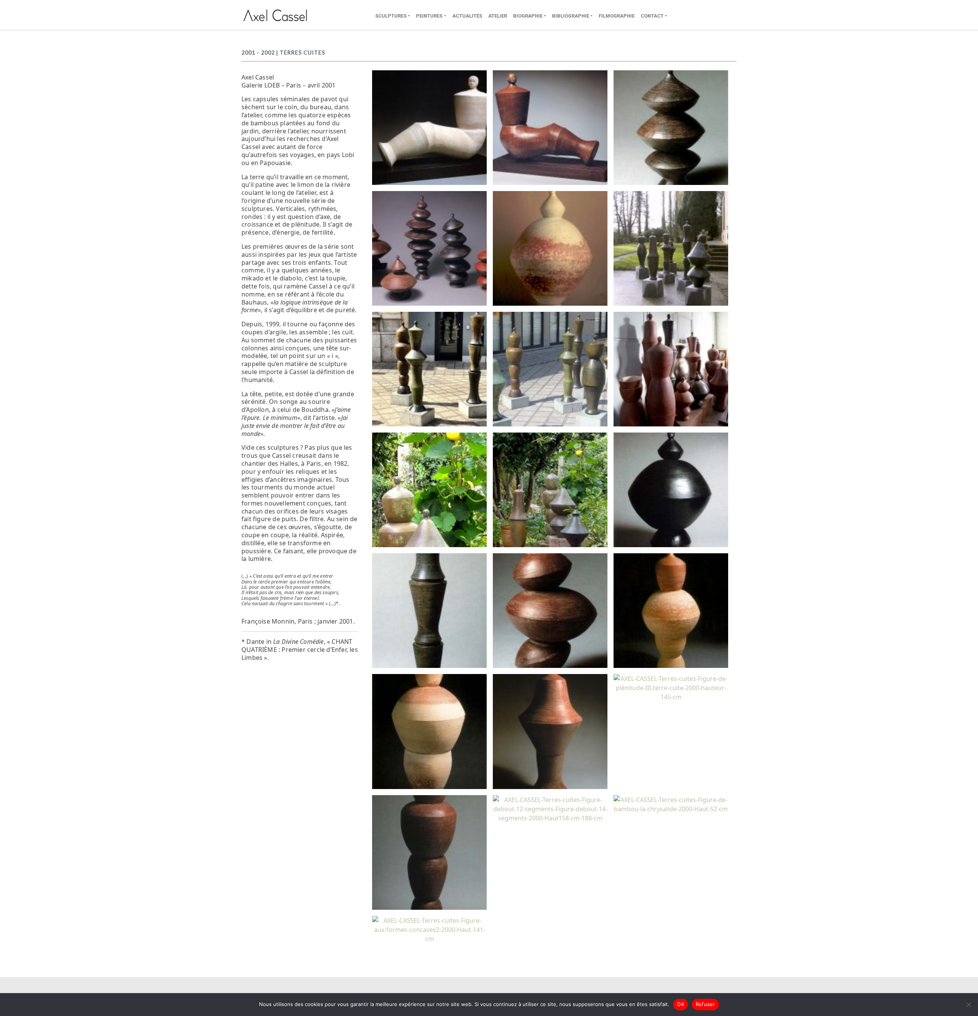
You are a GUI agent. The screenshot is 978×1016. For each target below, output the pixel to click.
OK (680, 1004)
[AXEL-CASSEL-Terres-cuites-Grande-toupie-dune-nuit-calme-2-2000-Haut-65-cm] (671, 489)
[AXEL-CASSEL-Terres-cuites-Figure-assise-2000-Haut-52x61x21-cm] (550, 127)
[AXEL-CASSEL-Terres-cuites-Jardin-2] (429, 489)
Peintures (429, 16)
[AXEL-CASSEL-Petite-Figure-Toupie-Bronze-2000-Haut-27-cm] (671, 127)
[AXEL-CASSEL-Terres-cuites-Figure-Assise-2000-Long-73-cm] (429, 127)
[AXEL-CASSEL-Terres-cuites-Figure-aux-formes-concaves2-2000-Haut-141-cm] (429, 929)
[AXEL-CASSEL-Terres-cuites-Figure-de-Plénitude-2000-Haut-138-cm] (429, 851)
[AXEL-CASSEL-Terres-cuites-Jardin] (550, 489)
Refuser (705, 1004)
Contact (652, 16)
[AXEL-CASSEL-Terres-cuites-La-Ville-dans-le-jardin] (671, 247)
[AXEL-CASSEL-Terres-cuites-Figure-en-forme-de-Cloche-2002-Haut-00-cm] (550, 731)
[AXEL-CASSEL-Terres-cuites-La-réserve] (671, 368)
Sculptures (390, 16)
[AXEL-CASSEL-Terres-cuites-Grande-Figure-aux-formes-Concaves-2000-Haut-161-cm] (429, 610)
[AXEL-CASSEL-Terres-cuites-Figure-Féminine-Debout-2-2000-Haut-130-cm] (429, 731)
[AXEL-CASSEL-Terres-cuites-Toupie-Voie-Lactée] (550, 247)
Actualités (467, 16)
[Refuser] (968, 1004)
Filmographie (617, 16)
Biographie (527, 16)
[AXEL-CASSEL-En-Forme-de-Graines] (429, 247)
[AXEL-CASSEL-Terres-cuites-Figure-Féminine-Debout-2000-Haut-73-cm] (671, 610)
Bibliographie (570, 16)
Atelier (497, 16)
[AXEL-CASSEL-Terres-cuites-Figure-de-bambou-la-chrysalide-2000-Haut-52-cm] (671, 803)
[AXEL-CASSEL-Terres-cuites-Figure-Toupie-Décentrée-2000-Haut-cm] (550, 610)
